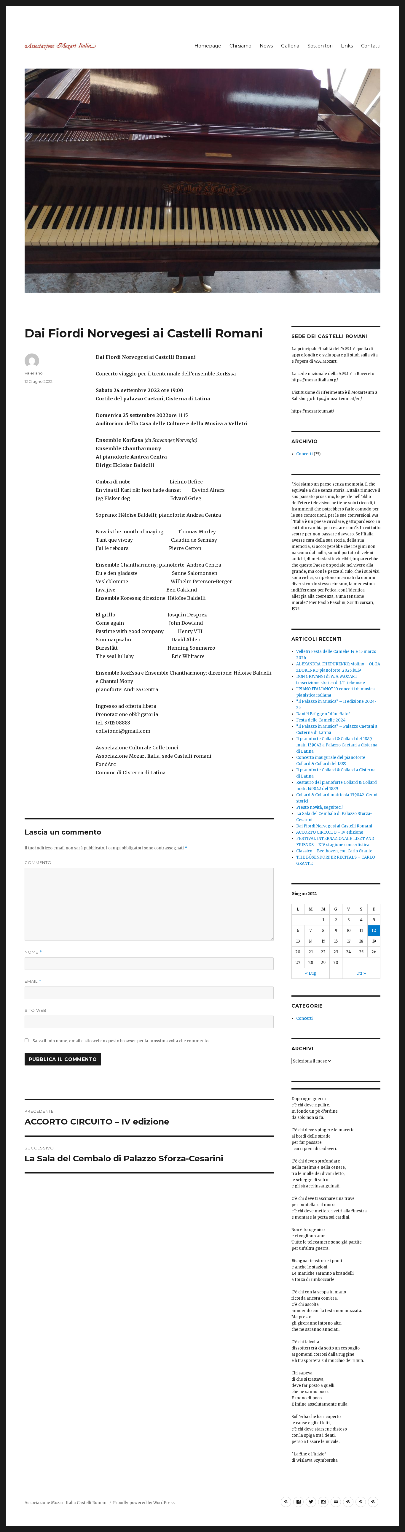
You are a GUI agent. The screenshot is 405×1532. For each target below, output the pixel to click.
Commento (38, 862)
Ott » (361, 973)
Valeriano (34, 373)
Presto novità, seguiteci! (319, 807)
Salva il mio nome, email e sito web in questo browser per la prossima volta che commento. (121, 1040)
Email (33, 981)
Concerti (304, 453)
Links (347, 46)
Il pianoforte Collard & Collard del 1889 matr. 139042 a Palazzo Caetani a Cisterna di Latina (336, 745)
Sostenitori (320, 46)
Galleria (290, 46)
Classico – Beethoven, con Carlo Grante (334, 851)
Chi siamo (240, 46)
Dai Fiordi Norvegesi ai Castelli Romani (334, 826)
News (266, 46)
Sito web (36, 1010)
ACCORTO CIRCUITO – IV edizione (329, 832)
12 (374, 930)
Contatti (370, 46)
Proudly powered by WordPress (144, 1502)
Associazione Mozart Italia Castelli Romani (66, 1502)
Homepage (207, 46)
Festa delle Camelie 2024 (321, 720)
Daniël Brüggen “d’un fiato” (323, 713)
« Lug (310, 973)
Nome (33, 952)
